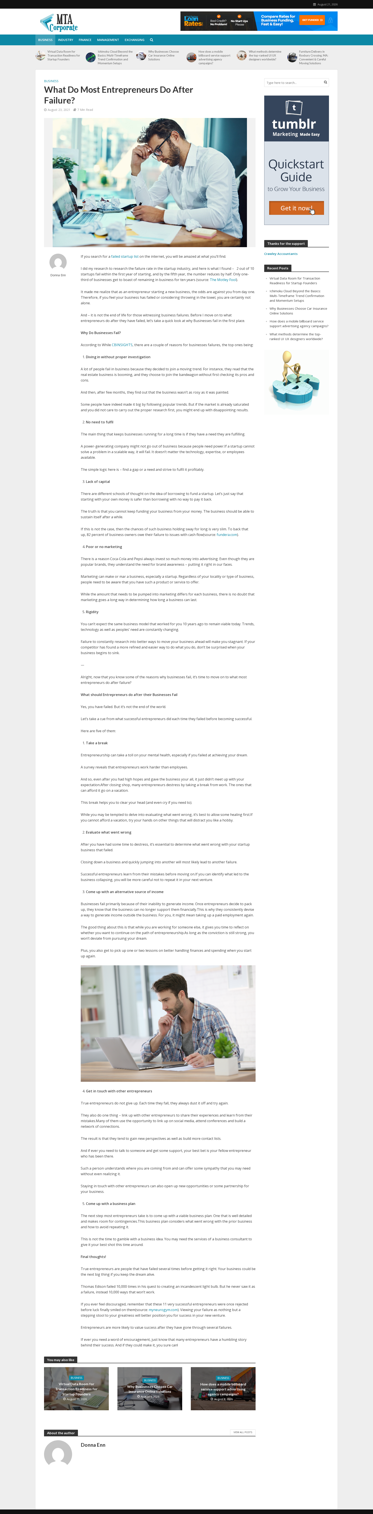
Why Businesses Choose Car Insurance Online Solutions (163, 55)
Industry (65, 40)
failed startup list (125, 256)
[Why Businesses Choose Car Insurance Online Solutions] (141, 55)
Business (45, 40)
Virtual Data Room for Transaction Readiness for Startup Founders (63, 55)
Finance (85, 40)
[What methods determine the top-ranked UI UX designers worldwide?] (242, 55)
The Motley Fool (223, 279)
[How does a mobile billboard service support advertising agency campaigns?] (191, 57)
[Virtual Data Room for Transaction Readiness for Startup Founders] (40, 55)
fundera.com (227, 534)
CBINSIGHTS (122, 344)
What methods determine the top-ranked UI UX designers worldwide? (265, 55)
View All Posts (243, 1432)
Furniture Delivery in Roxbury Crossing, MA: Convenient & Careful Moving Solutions (313, 57)
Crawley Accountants (281, 253)
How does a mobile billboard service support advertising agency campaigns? (214, 57)
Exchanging (134, 40)
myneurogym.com (163, 1309)
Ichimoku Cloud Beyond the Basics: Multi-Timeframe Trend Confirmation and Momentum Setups (115, 57)
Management (108, 40)
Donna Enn (58, 275)
